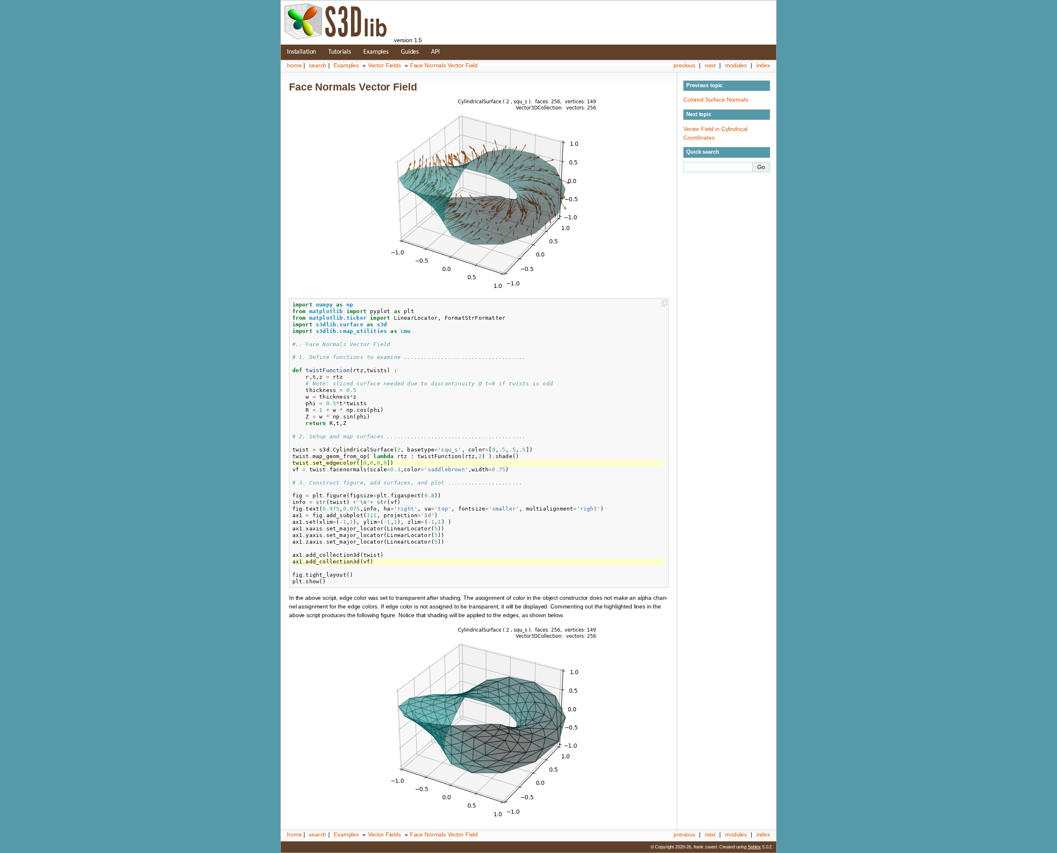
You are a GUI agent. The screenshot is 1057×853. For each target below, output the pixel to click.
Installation (301, 52)
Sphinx (754, 846)
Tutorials (339, 52)
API (435, 52)
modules (736, 65)
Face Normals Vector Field (444, 65)
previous (684, 65)
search (317, 65)
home (294, 65)
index (763, 65)
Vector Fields (384, 65)
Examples (376, 52)
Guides (410, 52)
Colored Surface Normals (715, 99)
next (710, 65)
